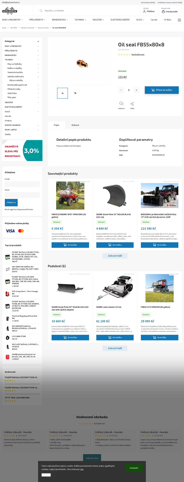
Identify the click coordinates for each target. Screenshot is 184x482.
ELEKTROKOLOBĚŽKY (13, 107)
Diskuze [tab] (75, 125)
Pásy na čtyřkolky (15, 64)
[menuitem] (14, 20)
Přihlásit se (11, 202)
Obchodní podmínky (148, 2)
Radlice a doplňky (15, 68)
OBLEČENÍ (9, 102)
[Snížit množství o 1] (121, 90)
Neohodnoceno (138, 54)
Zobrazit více (92, 458)
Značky (8, 134)
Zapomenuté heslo (25, 209)
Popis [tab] (56, 125)
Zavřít (174, 113)
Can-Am (8, 116)
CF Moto (8, 120)
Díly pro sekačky (16, 80)
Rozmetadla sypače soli (17, 85)
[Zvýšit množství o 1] (136, 90)
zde (82, 469)
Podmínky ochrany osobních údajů (170, 2)
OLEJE (7, 111)
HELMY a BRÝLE (11, 129)
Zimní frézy (12, 93)
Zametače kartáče (15, 72)
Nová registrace (11, 209)
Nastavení (46, 475)
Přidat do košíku (164, 90)
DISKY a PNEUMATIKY (13, 46)
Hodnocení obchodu (92, 417)
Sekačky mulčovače (16, 76)
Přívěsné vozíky (14, 89)
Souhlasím (134, 468)
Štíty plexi (12, 97)
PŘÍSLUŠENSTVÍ (11, 50)
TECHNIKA (9, 59)
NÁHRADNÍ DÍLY (10, 55)
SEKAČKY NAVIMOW (12, 125)
